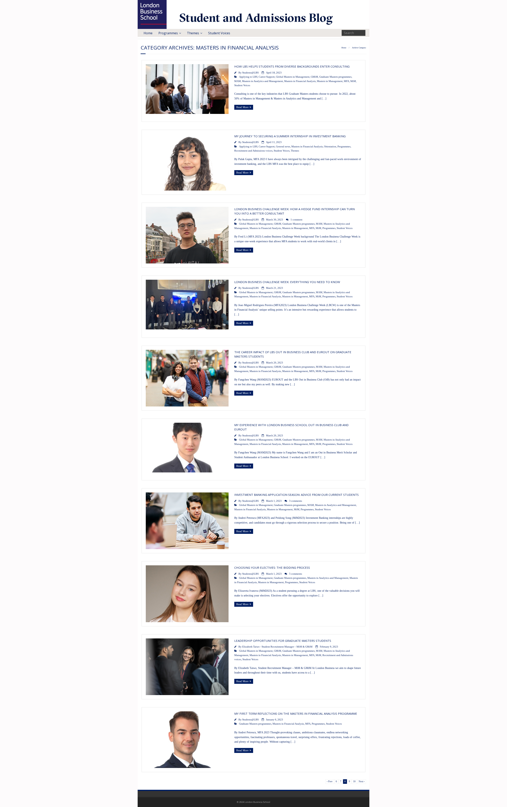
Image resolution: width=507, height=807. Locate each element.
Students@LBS (250, 72)
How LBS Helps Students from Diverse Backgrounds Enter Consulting (292, 66)
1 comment (296, 219)
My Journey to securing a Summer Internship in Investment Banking (290, 136)
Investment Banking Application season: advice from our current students (296, 495)
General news (283, 146)
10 (354, 781)
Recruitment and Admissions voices (253, 150)
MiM (353, 81)
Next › (362, 781)
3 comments (295, 501)
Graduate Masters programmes (335, 76)
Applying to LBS (248, 76)
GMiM (314, 76)
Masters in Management (330, 81)
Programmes (168, 33)
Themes (193, 33)
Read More (242, 107)
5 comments (295, 573)
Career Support (267, 76)
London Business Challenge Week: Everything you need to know (287, 282)
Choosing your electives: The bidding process (272, 567)
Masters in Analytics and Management (262, 81)
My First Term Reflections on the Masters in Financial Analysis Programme (295, 713)
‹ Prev (330, 781)
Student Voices (219, 33)
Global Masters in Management (293, 76)
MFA (346, 81)
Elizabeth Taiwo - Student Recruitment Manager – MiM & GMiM (277, 646)
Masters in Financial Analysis (300, 81)
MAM (237, 81)
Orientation (330, 146)
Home (148, 33)
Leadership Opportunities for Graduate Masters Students (282, 641)
